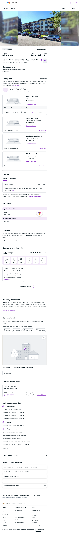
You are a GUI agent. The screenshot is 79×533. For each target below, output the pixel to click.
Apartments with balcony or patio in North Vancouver (15, 444)
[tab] (12, 90)
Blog (3, 520)
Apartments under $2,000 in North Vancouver (13, 425)
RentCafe (4, 495)
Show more (7, 279)
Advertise (4, 522)
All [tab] (5, 90)
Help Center (5, 517)
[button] (39, 28)
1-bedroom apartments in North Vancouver (13, 412)
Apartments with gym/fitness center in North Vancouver (16, 441)
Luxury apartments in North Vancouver (12, 438)
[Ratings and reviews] (22, 248)
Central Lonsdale (35, 495)
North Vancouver (24, 495)
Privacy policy (35, 513)
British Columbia (13, 495)
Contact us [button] (42, 130)
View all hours (41, 395)
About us (4, 511)
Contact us (5, 514)
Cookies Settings (36, 525)
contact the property (35, 196)
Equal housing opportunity (40, 530)
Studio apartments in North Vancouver (11, 409)
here (13, 190)
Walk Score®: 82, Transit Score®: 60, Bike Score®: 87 (18, 367)
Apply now (41, 112)
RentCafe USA (18, 510)
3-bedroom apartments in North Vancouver (13, 418)
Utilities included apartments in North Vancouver (14, 435)
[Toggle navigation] (4, 3)
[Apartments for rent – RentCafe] (12, 3)
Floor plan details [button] (31, 104)
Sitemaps (4, 525)
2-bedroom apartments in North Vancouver (13, 415)
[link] (73, 2)
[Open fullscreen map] (44, 337)
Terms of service (36, 510)
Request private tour (8, 310)
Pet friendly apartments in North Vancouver (13, 432)
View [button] (32, 112)
